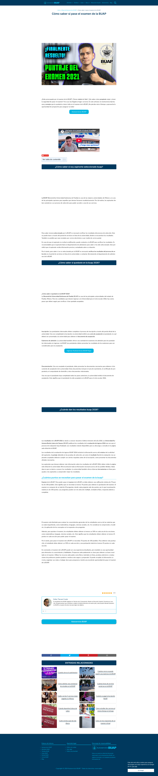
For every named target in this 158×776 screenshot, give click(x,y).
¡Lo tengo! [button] (141, 770)
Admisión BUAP (46, 749)
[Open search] (115, 3)
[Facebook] (45, 611)
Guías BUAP (45, 753)
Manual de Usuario (96, 2)
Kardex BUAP (45, 755)
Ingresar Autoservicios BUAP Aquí (79, 351)
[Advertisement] (79, 29)
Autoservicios (105, 2)
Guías (81, 2)
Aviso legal (69, 749)
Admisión (69, 2)
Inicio (59, 10)
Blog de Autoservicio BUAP (69, 10)
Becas (87, 2)
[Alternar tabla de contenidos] (63, 159)
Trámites (76, 2)
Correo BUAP (45, 757)
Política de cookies (71, 747)
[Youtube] (43, 611)
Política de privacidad (72, 751)
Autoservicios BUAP (79, 112)
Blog (111, 2)
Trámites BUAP (45, 751)
